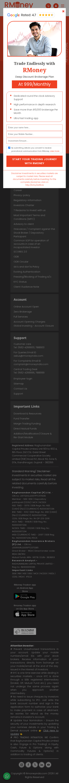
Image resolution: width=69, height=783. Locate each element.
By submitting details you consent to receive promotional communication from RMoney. (35, 149)
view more (54, 151)
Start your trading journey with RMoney (34, 161)
